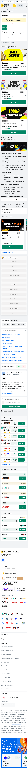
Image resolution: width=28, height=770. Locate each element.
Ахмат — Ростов (21, 1)
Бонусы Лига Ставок (14, 275)
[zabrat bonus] (22, 478)
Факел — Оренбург (8, 1)
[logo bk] (6, 478)
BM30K (4, 521)
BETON (10, 243)
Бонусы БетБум (6, 337)
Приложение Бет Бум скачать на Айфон (13, 351)
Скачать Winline (5, 669)
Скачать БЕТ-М (5, 689)
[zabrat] (22, 520)
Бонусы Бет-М (14, 313)
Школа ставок (5, 662)
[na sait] (21, 423)
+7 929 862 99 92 (16, 724)
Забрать (4, 27)
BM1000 (10, 128)
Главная (3, 9)
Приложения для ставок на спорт (10, 658)
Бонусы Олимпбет (14, 308)
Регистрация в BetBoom (8, 354)
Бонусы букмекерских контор (12, 9)
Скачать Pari (4, 666)
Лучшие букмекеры (6, 654)
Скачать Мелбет (5, 673)
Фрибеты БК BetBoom (8, 340)
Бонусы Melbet (14, 284)
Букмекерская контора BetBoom (11, 334)
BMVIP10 (10, 69)
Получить (14, 73)
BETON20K (5, 529)
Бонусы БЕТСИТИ (14, 289)
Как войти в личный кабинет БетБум (12, 360)
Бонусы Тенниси (14, 298)
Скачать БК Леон (6, 681)
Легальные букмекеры (7, 650)
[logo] (5, 5)
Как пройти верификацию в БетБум (11, 357)
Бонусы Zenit (14, 270)
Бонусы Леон (14, 261)
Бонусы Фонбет (14, 303)
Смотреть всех (6, 464)
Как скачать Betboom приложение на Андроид (12, 347)
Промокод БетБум (7, 343)
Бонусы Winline (14, 266)
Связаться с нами (8, 704)
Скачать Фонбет (5, 677)
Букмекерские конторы (7, 646)
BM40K (4, 538)
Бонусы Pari (14, 280)
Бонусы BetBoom (14, 294)
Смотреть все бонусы (8, 252)
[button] (14, 391)
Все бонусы (6, 324)
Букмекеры (14, 320)
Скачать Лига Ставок (7, 685)
